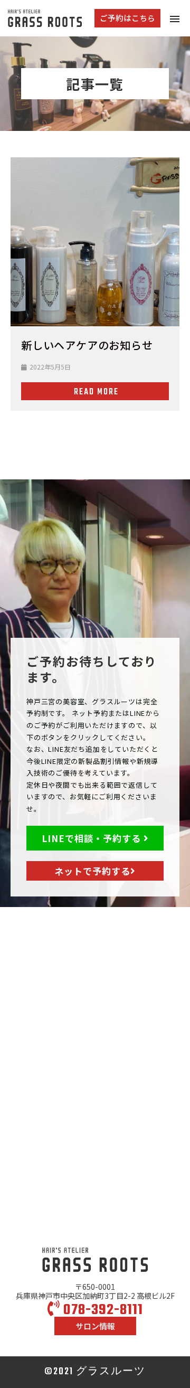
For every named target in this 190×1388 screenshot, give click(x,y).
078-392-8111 (101, 1310)
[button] (127, 18)
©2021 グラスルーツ (95, 1372)
